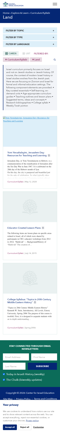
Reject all (24, 427)
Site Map (8, 399)
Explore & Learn (20, 13)
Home (6, 13)
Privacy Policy (23, 399)
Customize (38, 427)
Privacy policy (32, 420)
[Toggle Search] (54, 59)
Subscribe (42, 366)
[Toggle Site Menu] (54, 4)
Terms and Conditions (45, 398)
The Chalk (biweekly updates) (24, 380)
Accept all (10, 427)
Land (37, 59)
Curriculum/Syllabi (17, 59)
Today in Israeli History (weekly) (25, 374)
